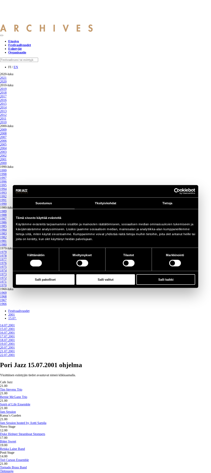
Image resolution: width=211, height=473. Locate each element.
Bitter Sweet (8, 441)
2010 (3, 122)
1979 (3, 252)
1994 (3, 189)
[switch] (82, 263)
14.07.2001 (7, 325)
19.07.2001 (7, 344)
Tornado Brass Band (13, 467)
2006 (3, 140)
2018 (3, 92)
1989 (3, 211)
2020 (3, 81)
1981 (3, 241)
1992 (3, 196)
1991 (3, 200)
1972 (3, 278)
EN (16, 67)
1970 (3, 285)
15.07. (12, 318)
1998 (3, 174)
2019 (3, 89)
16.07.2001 (7, 332)
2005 (3, 144)
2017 (3, 96)
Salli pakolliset (45, 279)
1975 (3, 267)
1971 (3, 281)
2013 (3, 111)
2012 (3, 115)
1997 (3, 178)
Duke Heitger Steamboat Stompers (22, 434)
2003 (3, 152)
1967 (3, 300)
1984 (3, 229)
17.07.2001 (7, 336)
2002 (3, 155)
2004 (3, 148)
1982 (3, 237)
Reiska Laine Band (12, 449)
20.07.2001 (7, 347)
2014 (3, 107)
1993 (3, 192)
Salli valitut (106, 279)
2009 (3, 129)
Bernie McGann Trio (13, 397)
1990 (3, 204)
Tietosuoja (6, 471)
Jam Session (8, 411)
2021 (3, 77)
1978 (3, 255)
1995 (3, 185)
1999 (3, 170)
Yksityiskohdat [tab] (105, 203)
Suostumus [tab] (43, 203)
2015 (3, 103)
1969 (3, 292)
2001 (3, 159)
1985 (3, 226)
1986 (3, 222)
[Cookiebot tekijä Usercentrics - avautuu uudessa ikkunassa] (177, 191)
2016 (3, 100)
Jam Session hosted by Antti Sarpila (23, 423)
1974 (3, 270)
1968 (3, 296)
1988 (3, 215)
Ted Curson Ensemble (14, 460)
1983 (3, 233)
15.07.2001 (7, 329)
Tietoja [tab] (167, 203)
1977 (3, 259)
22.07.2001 (7, 355)
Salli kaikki (165, 279)
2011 (3, 118)
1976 (3, 263)
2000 (3, 163)
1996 (3, 181)
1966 (3, 304)
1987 (3, 218)
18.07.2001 (7, 340)
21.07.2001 (7, 351)
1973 (3, 274)
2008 (3, 133)
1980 (3, 244)
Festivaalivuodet (18, 311)
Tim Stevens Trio (11, 389)
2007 (3, 137)
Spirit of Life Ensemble (15, 404)
